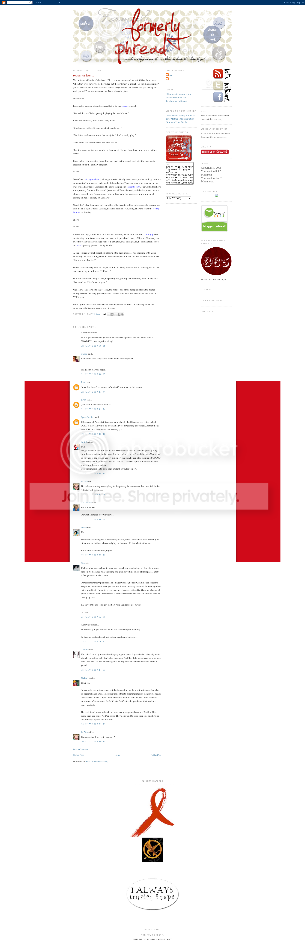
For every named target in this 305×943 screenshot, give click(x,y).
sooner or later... (83, 75)
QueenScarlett (87, 417)
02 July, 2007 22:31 (93, 555)
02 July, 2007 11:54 (93, 391)
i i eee (84, 527)
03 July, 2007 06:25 (93, 641)
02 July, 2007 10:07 (93, 374)
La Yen (84, 481)
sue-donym (86, 502)
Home (117, 754)
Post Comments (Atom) (97, 761)
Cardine (85, 649)
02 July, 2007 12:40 (93, 433)
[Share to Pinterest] (122, 314)
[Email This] (109, 314)
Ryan (83, 382)
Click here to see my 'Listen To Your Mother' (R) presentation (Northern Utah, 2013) (180, 119)
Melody (85, 677)
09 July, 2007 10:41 (93, 741)
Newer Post (78, 754)
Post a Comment (81, 749)
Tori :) (84, 441)
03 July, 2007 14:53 (93, 669)
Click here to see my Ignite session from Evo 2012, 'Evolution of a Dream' (178, 97)
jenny (169, 74)
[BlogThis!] (112, 314)
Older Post (156, 754)
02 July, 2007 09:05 (93, 345)
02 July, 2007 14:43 (93, 473)
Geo (83, 563)
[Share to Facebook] (119, 314)
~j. (168, 79)
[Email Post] (104, 314)
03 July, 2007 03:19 (93, 616)
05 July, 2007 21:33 (93, 724)
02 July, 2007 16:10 (93, 519)
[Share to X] (115, 314)
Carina (84, 353)
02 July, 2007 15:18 (93, 494)
